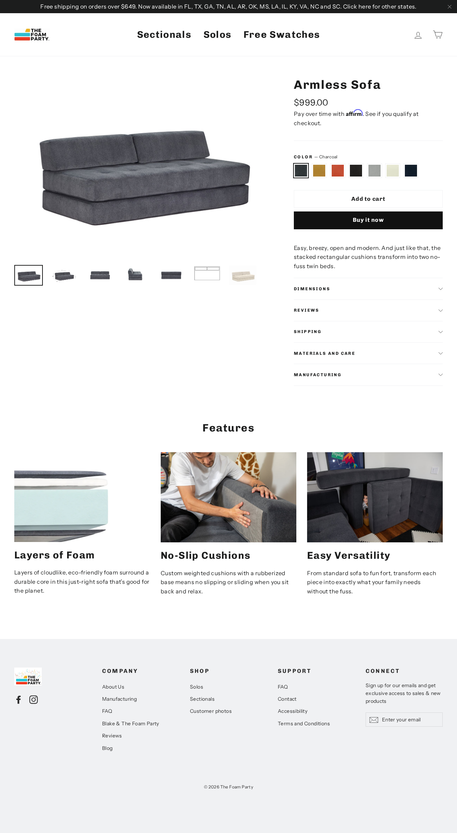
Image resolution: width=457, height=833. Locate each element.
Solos (218, 34)
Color (315, 156)
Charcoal (301, 171)
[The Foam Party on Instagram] (33, 699)
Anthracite (356, 171)
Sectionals (164, 34)
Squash (319, 171)
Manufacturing (317, 374)
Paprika (338, 171)
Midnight (411, 171)
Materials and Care (324, 353)
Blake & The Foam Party (130, 723)
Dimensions (312, 288)
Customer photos (211, 711)
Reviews (112, 735)
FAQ (107, 711)
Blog (107, 748)
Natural (393, 171)
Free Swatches (281, 34)
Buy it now (368, 219)
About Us (113, 687)
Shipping (307, 331)
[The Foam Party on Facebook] (18, 699)
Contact (287, 699)
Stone (374, 171)
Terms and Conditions (304, 723)
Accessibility (292, 711)
